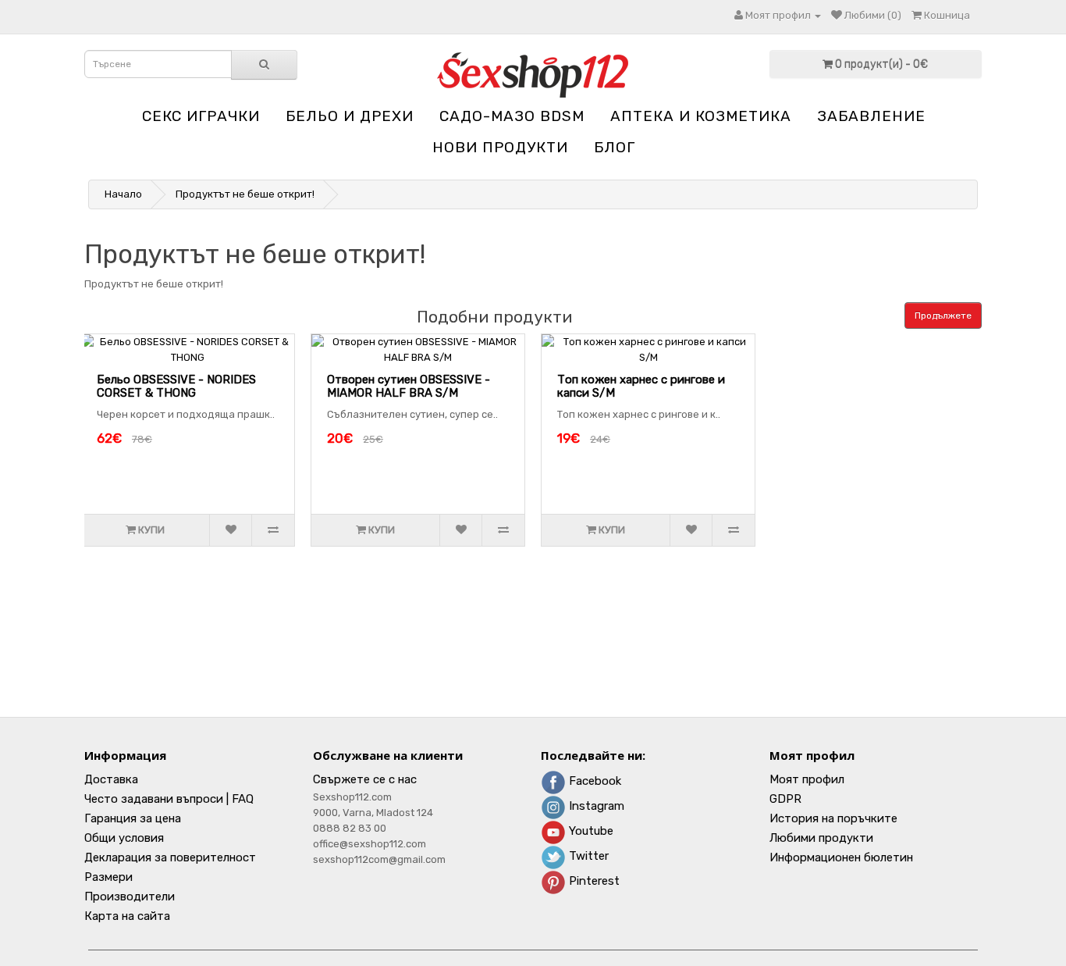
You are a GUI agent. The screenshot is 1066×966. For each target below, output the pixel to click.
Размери (108, 877)
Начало (123, 194)
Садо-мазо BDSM (512, 116)
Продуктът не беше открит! (245, 194)
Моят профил (806, 779)
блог (614, 147)
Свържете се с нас (365, 779)
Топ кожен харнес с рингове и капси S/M (641, 386)
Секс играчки (201, 116)
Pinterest (593, 881)
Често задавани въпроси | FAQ (169, 799)
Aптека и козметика (700, 116)
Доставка (111, 779)
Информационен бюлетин (841, 857)
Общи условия (124, 838)
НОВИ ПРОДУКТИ (500, 147)
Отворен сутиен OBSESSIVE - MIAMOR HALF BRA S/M (408, 386)
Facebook (593, 781)
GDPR (785, 799)
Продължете (943, 315)
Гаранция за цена (132, 818)
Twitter (587, 856)
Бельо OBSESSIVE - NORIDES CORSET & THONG (176, 386)
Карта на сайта (127, 916)
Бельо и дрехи (350, 116)
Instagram (595, 806)
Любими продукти (821, 838)
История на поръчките (833, 818)
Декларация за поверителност (170, 857)
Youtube (589, 831)
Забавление (871, 116)
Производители (129, 896)
